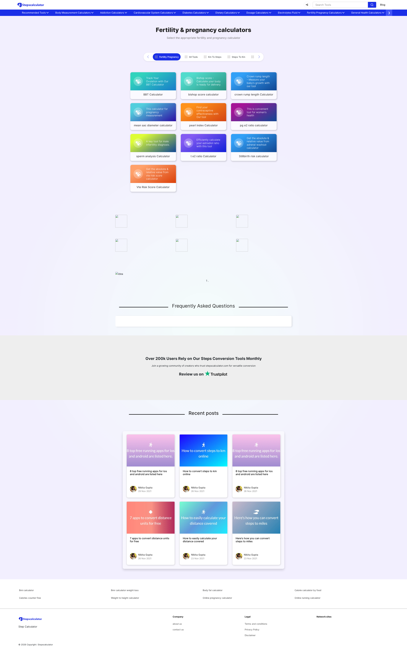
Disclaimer (250, 635)
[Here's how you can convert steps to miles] (256, 517)
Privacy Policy (252, 629)
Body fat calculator (212, 590)
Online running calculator (307, 597)
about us (177, 623)
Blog (382, 4)
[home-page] (31, 5)
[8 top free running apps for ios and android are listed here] (151, 450)
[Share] (307, 5)
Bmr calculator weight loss (125, 590)
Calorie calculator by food (308, 590)
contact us (178, 629)
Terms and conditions (256, 623)
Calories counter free (30, 597)
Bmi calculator (26, 590)
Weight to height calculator (125, 597)
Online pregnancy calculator (217, 597)
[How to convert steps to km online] (204, 450)
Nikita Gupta (145, 487)
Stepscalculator (45, 644)
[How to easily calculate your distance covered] (204, 517)
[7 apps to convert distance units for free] (151, 517)
